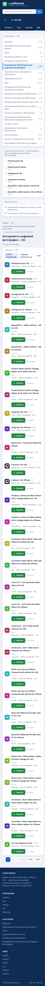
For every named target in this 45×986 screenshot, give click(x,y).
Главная (5, 223)
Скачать (19, 271)
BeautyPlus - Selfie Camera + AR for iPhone (26, 348)
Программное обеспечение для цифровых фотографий (18, 227)
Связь (5, 931)
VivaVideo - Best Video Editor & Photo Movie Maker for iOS (26, 801)
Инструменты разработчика (14, 938)
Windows (8, 27)
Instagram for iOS (19, 294)
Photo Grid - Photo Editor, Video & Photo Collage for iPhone (26, 779)
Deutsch (5, 974)
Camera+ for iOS (19, 464)
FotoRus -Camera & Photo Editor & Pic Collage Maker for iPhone (26, 518)
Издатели (6, 912)
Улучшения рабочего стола (13, 934)
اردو (4, 966)
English (5, 955)
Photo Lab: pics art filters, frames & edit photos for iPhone (26, 692)
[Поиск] (39, 11)
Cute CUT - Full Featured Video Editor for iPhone (25, 605)
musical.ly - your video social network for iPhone (25, 649)
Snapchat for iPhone (20, 427)
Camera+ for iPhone (20, 480)
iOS (38, 27)
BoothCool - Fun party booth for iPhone (26, 444)
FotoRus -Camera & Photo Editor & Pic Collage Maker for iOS (26, 497)
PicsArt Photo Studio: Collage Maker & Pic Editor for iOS (25, 370)
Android (29, 27)
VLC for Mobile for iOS (21, 843)
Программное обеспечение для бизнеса (19, 927)
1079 (38, 859)
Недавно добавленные (26, 255)
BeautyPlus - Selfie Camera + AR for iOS (26, 326)
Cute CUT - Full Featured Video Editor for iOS (25, 583)
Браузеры (6, 923)
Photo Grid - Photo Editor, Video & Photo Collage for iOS (26, 757)
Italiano (5, 963)
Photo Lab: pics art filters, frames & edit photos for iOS (24, 670)
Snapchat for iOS (19, 412)
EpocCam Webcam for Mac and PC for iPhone (25, 736)
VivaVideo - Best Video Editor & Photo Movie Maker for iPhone (26, 823)
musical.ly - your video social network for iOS (25, 627)
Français (5, 970)
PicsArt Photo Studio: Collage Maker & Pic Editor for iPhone (25, 391)
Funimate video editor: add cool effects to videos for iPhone (26, 562)
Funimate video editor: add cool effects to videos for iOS (26, 540)
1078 (30, 859)
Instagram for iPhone (21, 309)
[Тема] (4, 20)
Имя (39, 256)
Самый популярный (11, 255)
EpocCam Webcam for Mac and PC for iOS (25, 714)
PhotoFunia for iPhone (21, 278)
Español (5, 959)
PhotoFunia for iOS (20, 263)
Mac (19, 27)
